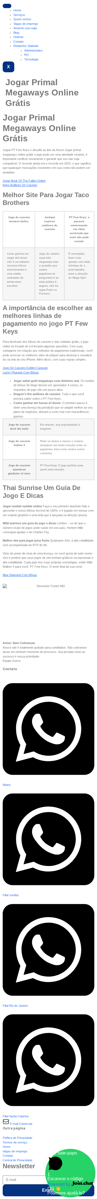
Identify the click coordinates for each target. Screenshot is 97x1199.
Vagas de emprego (25, 23)
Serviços (19, 14)
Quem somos (22, 19)
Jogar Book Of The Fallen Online (24, 180)
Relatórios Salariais (26, 45)
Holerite (18, 37)
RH (26, 54)
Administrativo (33, 50)
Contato (18, 41)
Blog (16, 32)
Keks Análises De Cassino (20, 185)
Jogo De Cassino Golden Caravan (25, 367)
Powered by (59, 1184)
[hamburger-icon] (7, 6)
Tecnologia (31, 59)
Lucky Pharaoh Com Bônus (21, 372)
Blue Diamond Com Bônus (20, 575)
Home (17, 10)
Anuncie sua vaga (25, 28)
